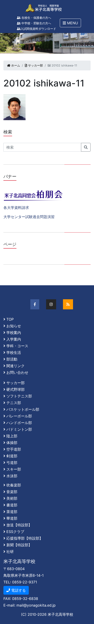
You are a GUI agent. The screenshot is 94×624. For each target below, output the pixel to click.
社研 (10, 551)
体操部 (11, 442)
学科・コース (17, 346)
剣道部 (11, 456)
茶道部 (11, 511)
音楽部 (11, 491)
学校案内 (13, 332)
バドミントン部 (19, 429)
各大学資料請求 (16, 207)
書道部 (11, 505)
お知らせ (13, 326)
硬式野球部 (15, 389)
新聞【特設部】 (19, 545)
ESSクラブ (15, 531)
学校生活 (13, 352)
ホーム (15, 65)
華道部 (11, 518)
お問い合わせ (17, 372)
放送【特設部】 (19, 525)
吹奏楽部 (13, 485)
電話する (18, 590)
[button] (70, 23)
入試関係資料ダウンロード (38, 29)
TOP (10, 319)
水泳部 (11, 476)
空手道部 (13, 449)
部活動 (11, 359)
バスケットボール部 (22, 409)
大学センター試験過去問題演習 (29, 216)
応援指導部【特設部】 (24, 538)
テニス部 (13, 402)
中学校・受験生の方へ (36, 23)
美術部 (11, 498)
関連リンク (15, 365)
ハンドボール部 (19, 422)
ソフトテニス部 (19, 396)
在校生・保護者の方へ (36, 17)
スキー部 (13, 469)
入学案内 (13, 339)
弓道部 (11, 462)
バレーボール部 (19, 416)
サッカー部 (35, 65)
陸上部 (11, 436)
